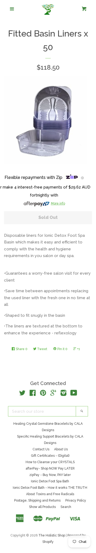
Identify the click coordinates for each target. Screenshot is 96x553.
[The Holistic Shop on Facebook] (32, 394)
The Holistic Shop (51, 535)
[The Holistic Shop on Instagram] (63, 394)
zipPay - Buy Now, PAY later (50, 475)
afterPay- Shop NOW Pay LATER (50, 468)
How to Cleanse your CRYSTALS (50, 462)
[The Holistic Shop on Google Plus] (53, 394)
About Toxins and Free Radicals (50, 494)
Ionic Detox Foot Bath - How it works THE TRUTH (50, 488)
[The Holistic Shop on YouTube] (73, 394)
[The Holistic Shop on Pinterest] (43, 394)
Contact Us (41, 449)
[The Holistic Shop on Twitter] (22, 394)
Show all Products (42, 507)
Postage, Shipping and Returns (37, 500)
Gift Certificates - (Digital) (50, 456)
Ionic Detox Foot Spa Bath (50, 481)
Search (66, 507)
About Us (61, 449)
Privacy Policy (75, 500)
